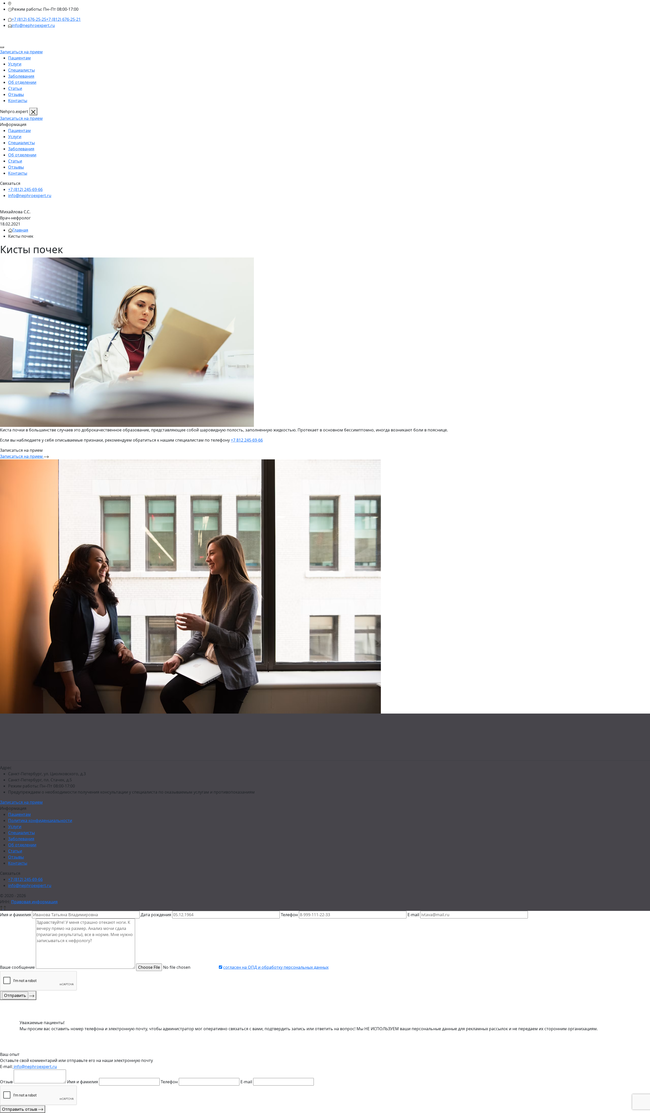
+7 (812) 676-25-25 (29, 19)
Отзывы (16, 94)
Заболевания (21, 76)
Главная (20, 230)
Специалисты (21, 70)
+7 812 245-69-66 (247, 440)
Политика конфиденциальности (40, 820)
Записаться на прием (21, 52)
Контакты (17, 100)
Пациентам (19, 58)
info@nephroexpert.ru (33, 25)
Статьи (15, 88)
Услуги (14, 64)
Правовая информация (34, 902)
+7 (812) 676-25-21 (63, 19)
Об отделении (22, 82)
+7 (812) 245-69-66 (25, 189)
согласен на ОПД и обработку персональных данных (276, 967)
